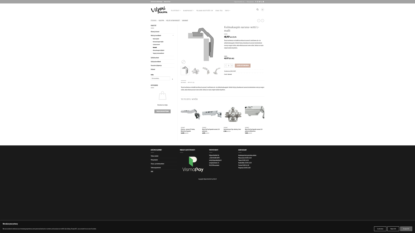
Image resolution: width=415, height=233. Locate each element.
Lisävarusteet (156, 44)
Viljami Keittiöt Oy (239, 1)
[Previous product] (262, 20)
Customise (380, 229)
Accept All (406, 229)
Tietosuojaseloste (156, 167)
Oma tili (219, 11)
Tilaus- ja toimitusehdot (157, 164)
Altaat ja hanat (155, 31)
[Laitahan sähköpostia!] (259, 1)
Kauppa (161, 21)
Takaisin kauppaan (162, 111)
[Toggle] (173, 35)
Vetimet (153, 69)
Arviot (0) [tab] (191, 82)
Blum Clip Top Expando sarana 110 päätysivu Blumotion (253, 130)
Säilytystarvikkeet (156, 61)
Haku (152, 75)
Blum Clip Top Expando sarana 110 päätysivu (211, 130)
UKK (152, 171)
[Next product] (258, 20)
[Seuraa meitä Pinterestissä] (263, 1)
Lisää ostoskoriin (243, 65)
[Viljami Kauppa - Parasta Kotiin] (159, 9)
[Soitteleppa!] (261, 1)
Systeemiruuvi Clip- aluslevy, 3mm (232, 129)
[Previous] (184, 44)
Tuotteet (175, 11)
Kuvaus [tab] (183, 82)
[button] (262, 9)
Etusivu (153, 21)
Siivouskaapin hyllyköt (158, 50)
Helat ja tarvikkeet (173, 21)
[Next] (217, 44)
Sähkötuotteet (155, 58)
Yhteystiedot (250, 1)
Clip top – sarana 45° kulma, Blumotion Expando (188, 130)
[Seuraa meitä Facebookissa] (255, 1)
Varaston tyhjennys (156, 65)
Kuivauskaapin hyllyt (158, 42)
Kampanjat (188, 11)
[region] (207, 227)
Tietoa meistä (154, 156)
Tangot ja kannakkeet (158, 53)
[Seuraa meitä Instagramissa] (257, 1)
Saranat (185, 21)
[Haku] (257, 9)
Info (227, 11)
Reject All (393, 229)
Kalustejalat (156, 39)
